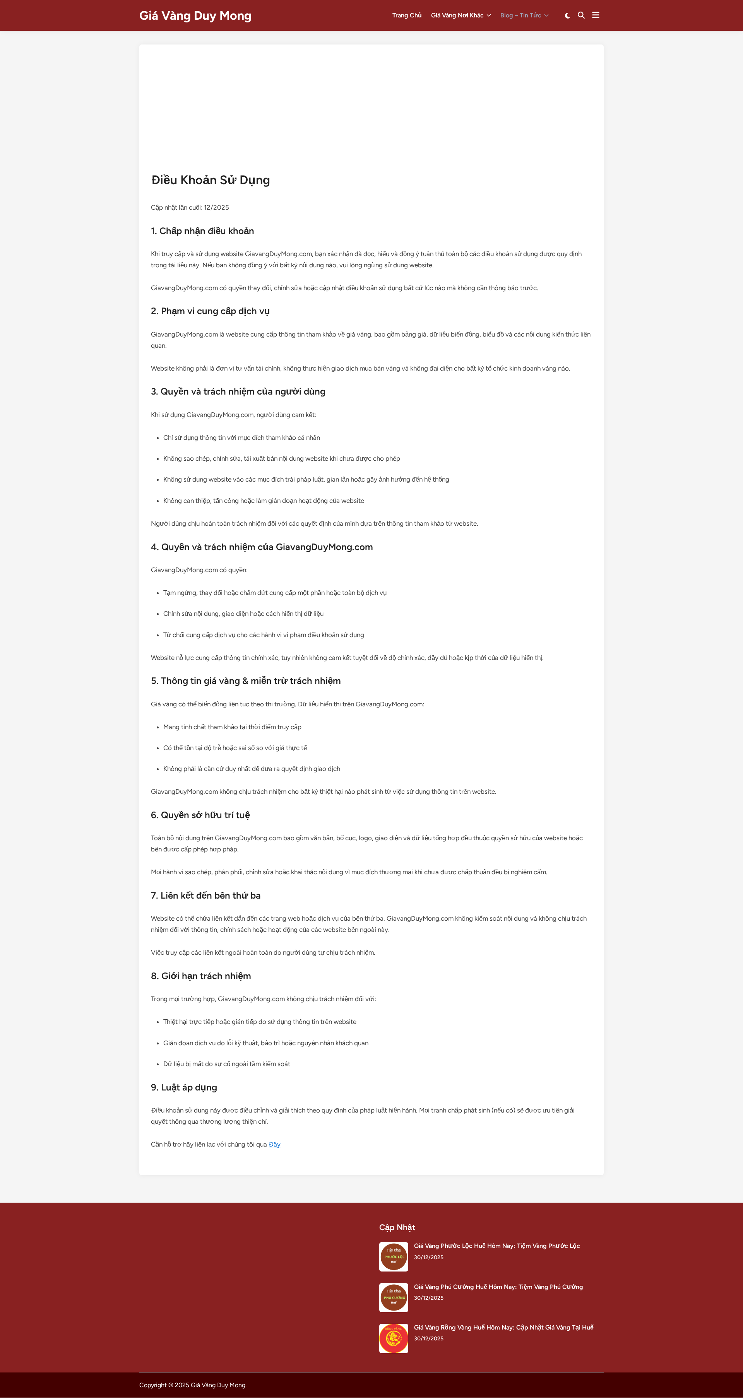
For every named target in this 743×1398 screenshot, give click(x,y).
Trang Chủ (407, 15)
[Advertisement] (371, 114)
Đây (275, 1144)
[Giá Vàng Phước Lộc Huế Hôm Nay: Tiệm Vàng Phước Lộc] (393, 1246)
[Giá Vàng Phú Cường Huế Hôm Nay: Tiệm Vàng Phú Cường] (393, 1287)
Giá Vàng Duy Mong (195, 15)
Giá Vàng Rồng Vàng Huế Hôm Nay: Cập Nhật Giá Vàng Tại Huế (504, 1327)
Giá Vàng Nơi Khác (457, 15)
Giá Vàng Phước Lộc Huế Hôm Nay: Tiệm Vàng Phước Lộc (497, 1245)
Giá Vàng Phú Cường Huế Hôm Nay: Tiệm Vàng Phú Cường (498, 1286)
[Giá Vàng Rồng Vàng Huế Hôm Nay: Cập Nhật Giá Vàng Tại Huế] (393, 1328)
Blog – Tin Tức (520, 15)
